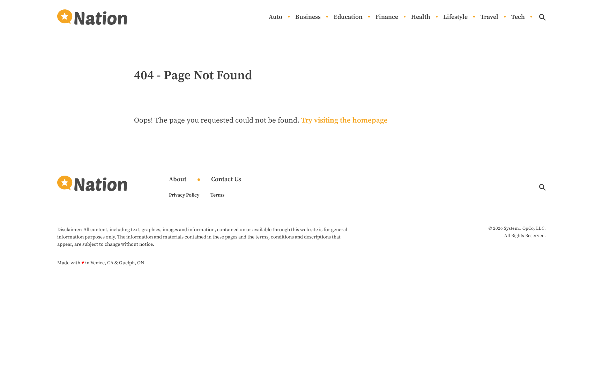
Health (420, 17)
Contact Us (226, 179)
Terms (217, 195)
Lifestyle (455, 17)
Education (348, 17)
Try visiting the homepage (344, 120)
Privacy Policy (184, 195)
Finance (386, 17)
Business (308, 17)
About (177, 179)
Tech (518, 17)
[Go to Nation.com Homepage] (92, 17)
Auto (275, 17)
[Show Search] (542, 17)
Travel (489, 17)
